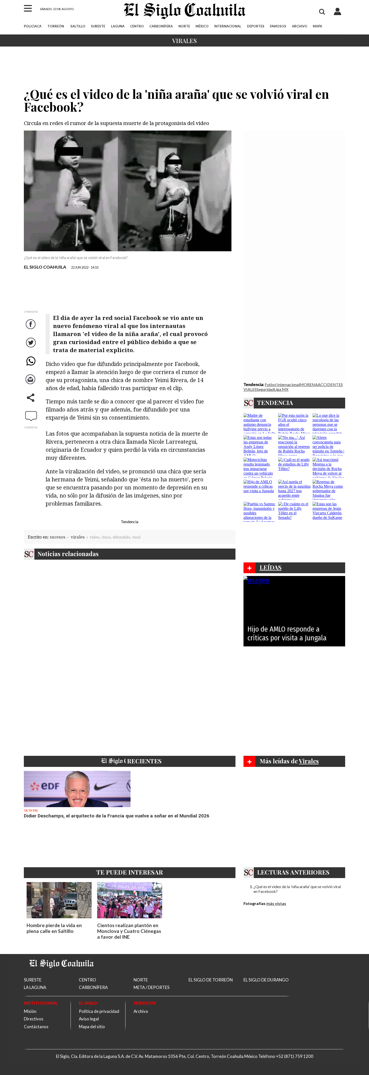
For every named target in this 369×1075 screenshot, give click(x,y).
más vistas (276, 903)
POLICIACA (32, 26)
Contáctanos (36, 1026)
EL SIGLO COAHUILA (45, 267)
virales (78, 537)
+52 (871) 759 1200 (294, 1056)
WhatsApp (31, 365)
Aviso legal (89, 1018)
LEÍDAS (271, 567)
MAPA (317, 26)
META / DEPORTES (151, 987)
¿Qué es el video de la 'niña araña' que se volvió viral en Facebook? (297, 889)
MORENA (309, 384)
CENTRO (137, 26)
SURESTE (98, 26)
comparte (31, 402)
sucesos (57, 537)
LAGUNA (118, 26)
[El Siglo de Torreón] (61, 974)
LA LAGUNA (35, 987)
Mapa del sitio (92, 1026)
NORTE (184, 26)
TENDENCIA (275, 402)
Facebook (31, 329)
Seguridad (265, 389)
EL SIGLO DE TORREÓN (211, 979)
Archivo (141, 1011)
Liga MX (281, 389)
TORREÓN (55, 26)
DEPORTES (255, 26)
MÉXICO (202, 26)
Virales (184, 40)
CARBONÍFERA (161, 26)
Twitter (31, 347)
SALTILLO (77, 26)
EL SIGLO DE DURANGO (266, 979)
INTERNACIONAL (227, 26)
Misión (30, 1011)
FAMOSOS (278, 26)
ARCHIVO (299, 26)
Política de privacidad (99, 1011)
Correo (31, 384)
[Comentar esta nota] (31, 415)
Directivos (33, 1018)
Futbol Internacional (282, 384)
